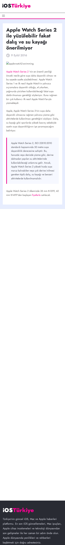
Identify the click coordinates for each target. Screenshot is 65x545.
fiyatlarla (36, 195)
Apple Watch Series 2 (17, 71)
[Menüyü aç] (32, 15)
